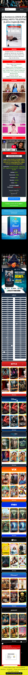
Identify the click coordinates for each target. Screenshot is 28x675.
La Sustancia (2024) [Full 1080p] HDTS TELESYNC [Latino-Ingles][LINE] (14, 19)
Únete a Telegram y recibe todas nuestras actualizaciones (14, 212)
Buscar (21, 9)
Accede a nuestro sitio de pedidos (14, 204)
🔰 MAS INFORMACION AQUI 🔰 (14, 673)
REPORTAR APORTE (14, 199)
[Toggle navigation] (3, 9)
